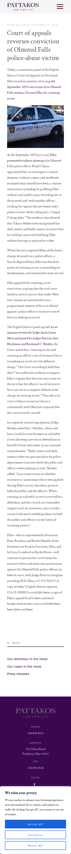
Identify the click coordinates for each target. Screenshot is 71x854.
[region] (35, 820)
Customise (35, 835)
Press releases (18, 25)
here (46, 592)
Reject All (35, 845)
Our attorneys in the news (27, 659)
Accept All (35, 824)
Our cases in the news (24, 666)
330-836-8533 (35, 733)
